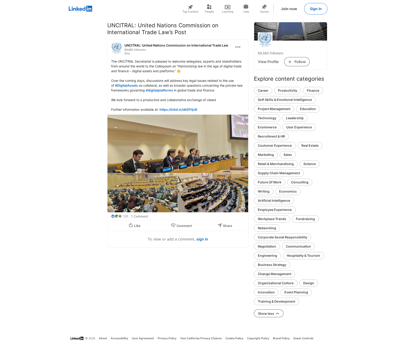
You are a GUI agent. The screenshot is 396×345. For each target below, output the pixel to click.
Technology (267, 118)
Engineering (267, 255)
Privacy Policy (167, 338)
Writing (264, 191)
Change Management (274, 274)
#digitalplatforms (159, 90)
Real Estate (310, 145)
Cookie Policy (234, 338)
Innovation (266, 292)
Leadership (295, 118)
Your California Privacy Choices (201, 338)
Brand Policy (281, 338)
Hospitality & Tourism (303, 255)
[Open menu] (238, 47)
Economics (288, 191)
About (103, 338)
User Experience (299, 127)
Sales (287, 155)
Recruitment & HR (271, 136)
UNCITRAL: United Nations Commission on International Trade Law (176, 45)
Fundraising (305, 219)
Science (309, 164)
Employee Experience (275, 210)
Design (308, 283)
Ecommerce (267, 127)
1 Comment (139, 216)
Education (308, 109)
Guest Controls (303, 338)
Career (263, 90)
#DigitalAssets (126, 85)
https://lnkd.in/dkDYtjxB (178, 109)
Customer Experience (275, 145)
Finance (313, 90)
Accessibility (119, 338)
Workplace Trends (272, 219)
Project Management (274, 109)
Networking (267, 228)
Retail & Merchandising (276, 164)
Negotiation (267, 246)
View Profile (268, 61)
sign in (202, 239)
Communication (298, 246)
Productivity (287, 90)
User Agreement (143, 338)
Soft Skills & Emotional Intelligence (285, 100)
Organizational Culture (276, 283)
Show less (266, 313)
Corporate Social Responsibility (282, 237)
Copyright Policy (258, 338)
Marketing (266, 155)
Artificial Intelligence (274, 200)
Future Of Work (269, 182)
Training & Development (276, 301)
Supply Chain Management (279, 173)
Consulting (299, 182)
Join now (289, 8)
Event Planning (296, 292)
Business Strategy (272, 265)
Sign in (316, 8)
